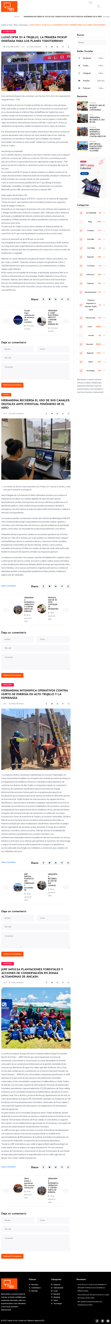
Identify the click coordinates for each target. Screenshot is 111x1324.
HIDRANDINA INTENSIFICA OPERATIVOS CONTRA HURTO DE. (98, 133)
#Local (6, 394)
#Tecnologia (8, 31)
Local (92, 115)
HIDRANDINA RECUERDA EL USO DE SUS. (97, 119)
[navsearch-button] (98, 6)
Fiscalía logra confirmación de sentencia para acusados (29, 316)
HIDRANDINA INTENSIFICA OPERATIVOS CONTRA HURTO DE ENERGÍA (29, 604)
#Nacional (7, 685)
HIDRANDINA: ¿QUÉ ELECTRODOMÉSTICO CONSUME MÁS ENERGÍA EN (53, 317)
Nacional (93, 103)
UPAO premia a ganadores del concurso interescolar (29, 1183)
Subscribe (100, 80)
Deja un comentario (8, 586)
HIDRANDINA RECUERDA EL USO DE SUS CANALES (52, 880)
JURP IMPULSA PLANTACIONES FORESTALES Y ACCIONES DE (29, 882)
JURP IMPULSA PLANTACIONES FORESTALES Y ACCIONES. (96, 147)
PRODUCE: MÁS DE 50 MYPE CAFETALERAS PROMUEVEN (53, 603)
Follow (100, 58)
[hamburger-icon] (90, 2)
